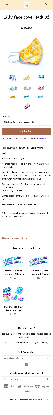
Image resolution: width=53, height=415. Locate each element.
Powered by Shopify (40, 400)
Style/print (6, 117)
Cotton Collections (25, 400)
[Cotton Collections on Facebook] (26, 365)
